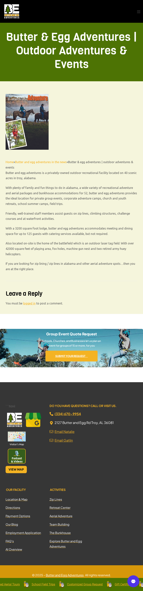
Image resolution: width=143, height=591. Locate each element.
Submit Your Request (70, 356)
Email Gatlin (64, 440)
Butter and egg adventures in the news (41, 162)
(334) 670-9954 (68, 414)
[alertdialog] (71, 584)
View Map (16, 469)
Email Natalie (64, 431)
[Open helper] (133, 581)
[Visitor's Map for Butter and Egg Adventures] (17, 436)
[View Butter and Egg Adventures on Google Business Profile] (33, 420)
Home (10, 162)
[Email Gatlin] (51, 439)
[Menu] (138, 11)
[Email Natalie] (51, 430)
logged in (29, 303)
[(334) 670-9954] (51, 414)
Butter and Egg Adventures (65, 575)
